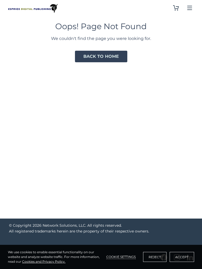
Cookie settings (121, 257)
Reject (155, 257)
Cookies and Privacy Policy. (43, 261)
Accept (182, 257)
